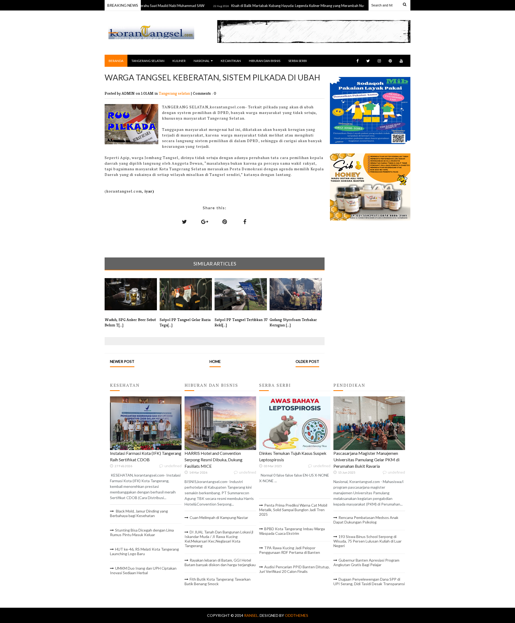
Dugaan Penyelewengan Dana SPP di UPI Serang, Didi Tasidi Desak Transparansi (369, 581)
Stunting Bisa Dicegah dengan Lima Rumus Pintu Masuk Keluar (142, 532)
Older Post (307, 361)
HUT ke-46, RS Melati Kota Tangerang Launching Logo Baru (144, 551)
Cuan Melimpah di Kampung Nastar (219, 517)
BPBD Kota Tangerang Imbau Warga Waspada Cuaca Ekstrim (292, 531)
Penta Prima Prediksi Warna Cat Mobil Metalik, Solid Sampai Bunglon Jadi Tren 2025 (293, 510)
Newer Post (122, 361)
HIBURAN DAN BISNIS (264, 61)
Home (215, 361)
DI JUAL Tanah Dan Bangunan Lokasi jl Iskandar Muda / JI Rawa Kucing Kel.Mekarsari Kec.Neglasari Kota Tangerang (219, 539)
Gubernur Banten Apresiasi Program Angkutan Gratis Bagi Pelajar (366, 562)
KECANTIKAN (231, 61)
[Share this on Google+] (205, 221)
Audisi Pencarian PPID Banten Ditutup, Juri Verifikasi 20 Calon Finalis (294, 569)
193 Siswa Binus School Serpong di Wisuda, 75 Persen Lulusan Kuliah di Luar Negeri (367, 541)
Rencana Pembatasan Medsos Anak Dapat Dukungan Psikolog (365, 519)
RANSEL (117, 27)
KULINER (179, 61)
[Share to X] (185, 221)
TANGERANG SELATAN (147, 61)
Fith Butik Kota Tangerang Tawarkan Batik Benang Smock (218, 581)
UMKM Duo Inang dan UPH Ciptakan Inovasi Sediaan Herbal (143, 570)
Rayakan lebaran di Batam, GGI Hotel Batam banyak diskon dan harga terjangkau (220, 562)
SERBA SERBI (297, 61)
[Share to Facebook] (245, 221)
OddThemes (296, 615)
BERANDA (116, 61)
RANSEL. (252, 615)
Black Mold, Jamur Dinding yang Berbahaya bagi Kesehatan (139, 513)
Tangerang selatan (175, 93)
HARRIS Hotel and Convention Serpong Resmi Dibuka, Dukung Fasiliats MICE (213, 460)
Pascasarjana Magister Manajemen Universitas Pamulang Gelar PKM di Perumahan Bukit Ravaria (366, 460)
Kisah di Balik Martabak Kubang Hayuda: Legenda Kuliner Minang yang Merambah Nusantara (287, 5)
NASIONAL (201, 61)
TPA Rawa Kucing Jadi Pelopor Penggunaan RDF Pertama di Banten (289, 550)
